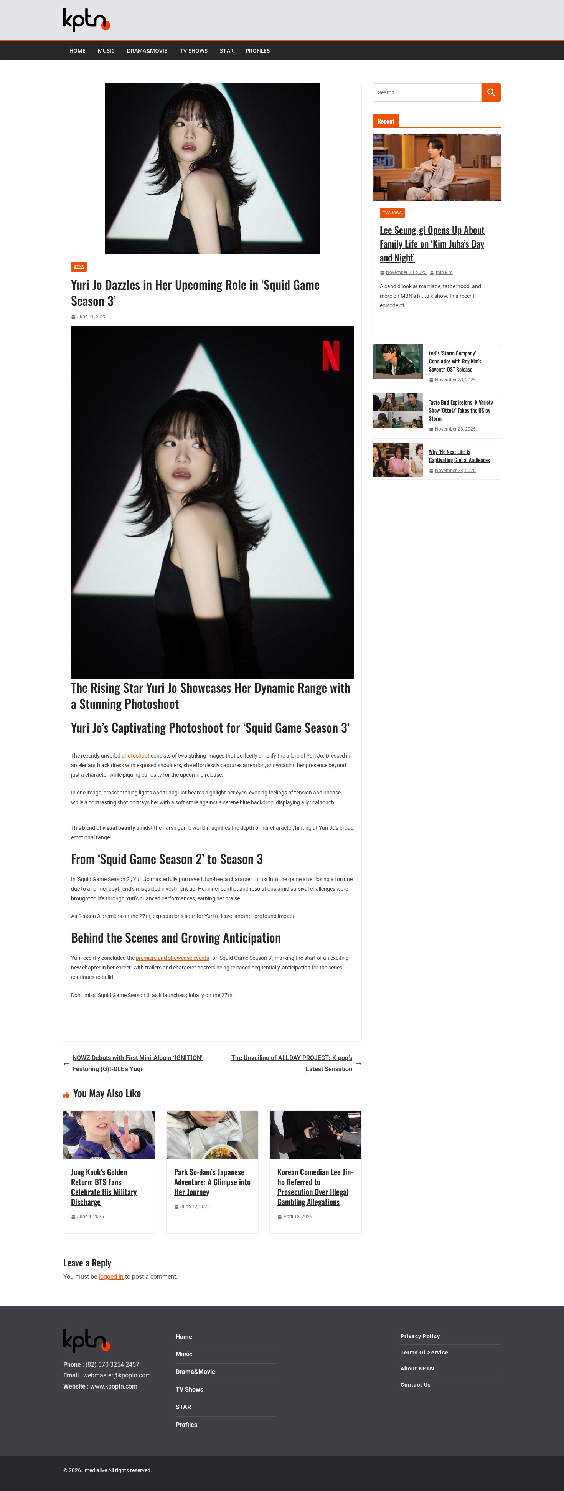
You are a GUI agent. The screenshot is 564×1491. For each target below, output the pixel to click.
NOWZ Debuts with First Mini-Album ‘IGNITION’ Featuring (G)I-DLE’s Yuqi (138, 1063)
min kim (444, 272)
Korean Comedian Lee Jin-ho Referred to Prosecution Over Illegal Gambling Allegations (315, 1186)
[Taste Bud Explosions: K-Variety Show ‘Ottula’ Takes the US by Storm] (398, 415)
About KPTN (417, 1369)
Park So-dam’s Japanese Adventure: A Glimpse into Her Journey (212, 1181)
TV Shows (194, 50)
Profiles (258, 50)
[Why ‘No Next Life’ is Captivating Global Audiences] (398, 461)
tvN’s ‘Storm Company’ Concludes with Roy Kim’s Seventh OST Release (455, 361)
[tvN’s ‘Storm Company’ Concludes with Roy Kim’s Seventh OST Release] (398, 366)
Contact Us (416, 1385)
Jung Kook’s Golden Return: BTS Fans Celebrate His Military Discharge (104, 1186)
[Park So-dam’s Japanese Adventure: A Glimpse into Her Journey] (212, 1115)
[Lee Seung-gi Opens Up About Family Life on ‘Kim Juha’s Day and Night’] (437, 167)
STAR (227, 50)
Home (77, 50)
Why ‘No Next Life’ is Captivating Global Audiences (459, 455)
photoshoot (136, 756)
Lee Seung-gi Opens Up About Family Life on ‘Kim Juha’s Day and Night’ (432, 243)
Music (106, 50)
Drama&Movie (147, 50)
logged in (111, 1276)
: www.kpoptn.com (112, 1386)
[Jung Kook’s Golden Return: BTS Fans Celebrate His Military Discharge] (109, 1115)
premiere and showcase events (172, 958)
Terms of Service (425, 1352)
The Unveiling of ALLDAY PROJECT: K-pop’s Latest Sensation (291, 1063)
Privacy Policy (420, 1336)
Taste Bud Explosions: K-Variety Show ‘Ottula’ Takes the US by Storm (461, 410)
